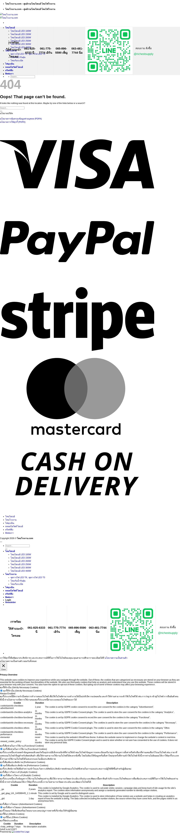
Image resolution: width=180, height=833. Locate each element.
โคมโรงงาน (10, 520)
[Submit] (1, 111)
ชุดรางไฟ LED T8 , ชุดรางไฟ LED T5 (28, 577)
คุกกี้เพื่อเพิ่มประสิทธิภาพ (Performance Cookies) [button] (22, 762)
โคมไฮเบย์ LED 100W (21, 31)
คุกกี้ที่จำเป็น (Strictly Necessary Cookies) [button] (19, 687)
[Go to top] (1, 541)
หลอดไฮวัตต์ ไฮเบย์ (14, 67)
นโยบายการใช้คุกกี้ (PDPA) (12, 122)
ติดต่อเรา (9, 74)
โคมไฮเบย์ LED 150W (21, 34)
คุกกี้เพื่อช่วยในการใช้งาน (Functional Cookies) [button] (22, 746)
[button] (10, 602)
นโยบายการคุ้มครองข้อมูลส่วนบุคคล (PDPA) (21, 119)
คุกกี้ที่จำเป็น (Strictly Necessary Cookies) (22, 691)
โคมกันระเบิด (17, 60)
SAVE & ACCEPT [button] (8, 829)
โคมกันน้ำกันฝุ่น (18, 581)
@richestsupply (143, 54)
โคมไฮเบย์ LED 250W (21, 41)
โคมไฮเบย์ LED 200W (21, 37)
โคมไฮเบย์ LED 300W (21, 44)
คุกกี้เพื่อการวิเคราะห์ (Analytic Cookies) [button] (18, 772)
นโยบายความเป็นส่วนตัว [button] (11, 661)
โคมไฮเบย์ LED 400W (21, 571)
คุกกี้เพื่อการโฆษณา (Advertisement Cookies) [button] (21, 804)
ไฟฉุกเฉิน (9, 64)
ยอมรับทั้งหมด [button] (30, 661)
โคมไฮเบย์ (10, 28)
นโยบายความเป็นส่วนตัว (116, 658)
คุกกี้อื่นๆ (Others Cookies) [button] (12, 814)
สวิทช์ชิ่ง (9, 70)
